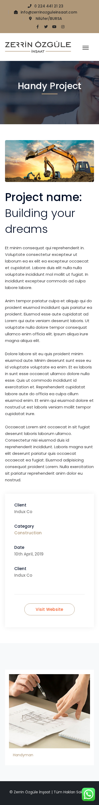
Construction (28, 533)
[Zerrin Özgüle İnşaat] (38, 47)
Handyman (23, 755)
